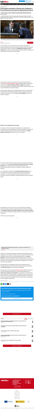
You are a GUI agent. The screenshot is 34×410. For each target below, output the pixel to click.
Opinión (5, 4)
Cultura (13, 4)
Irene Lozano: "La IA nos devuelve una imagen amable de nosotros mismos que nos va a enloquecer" (14, 326)
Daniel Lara (2, 322)
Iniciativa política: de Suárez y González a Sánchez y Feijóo (10, 330)
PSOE (23, 281)
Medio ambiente (22, 4)
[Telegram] (25, 383)
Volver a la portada (17, 345)
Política (2, 4)
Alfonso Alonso (19, 270)
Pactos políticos (17, 281)
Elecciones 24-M (31, 281)
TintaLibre (31, 4)
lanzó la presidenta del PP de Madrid (11, 83)
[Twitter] (30, 381)
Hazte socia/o (17, 386)
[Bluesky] (28, 381)
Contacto (17, 390)
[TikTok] (30, 383)
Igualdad (16, 4)
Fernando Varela (3, 341)
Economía (9, 4)
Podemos (26, 281)
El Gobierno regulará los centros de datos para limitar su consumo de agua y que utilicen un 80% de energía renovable (13, 321)
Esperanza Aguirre (11, 281)
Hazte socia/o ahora (17, 298)
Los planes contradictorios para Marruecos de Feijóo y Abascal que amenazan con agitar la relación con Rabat (13, 335)
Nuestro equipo (17, 391)
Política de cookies (17, 398)
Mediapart (27, 4)
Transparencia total (28, 2)
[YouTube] (28, 383)
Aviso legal (17, 395)
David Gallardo (3, 327)
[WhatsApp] (25, 381)
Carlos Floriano (6, 281)
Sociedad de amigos (17, 394)
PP (20, 281)
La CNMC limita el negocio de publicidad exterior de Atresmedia (11, 340)
